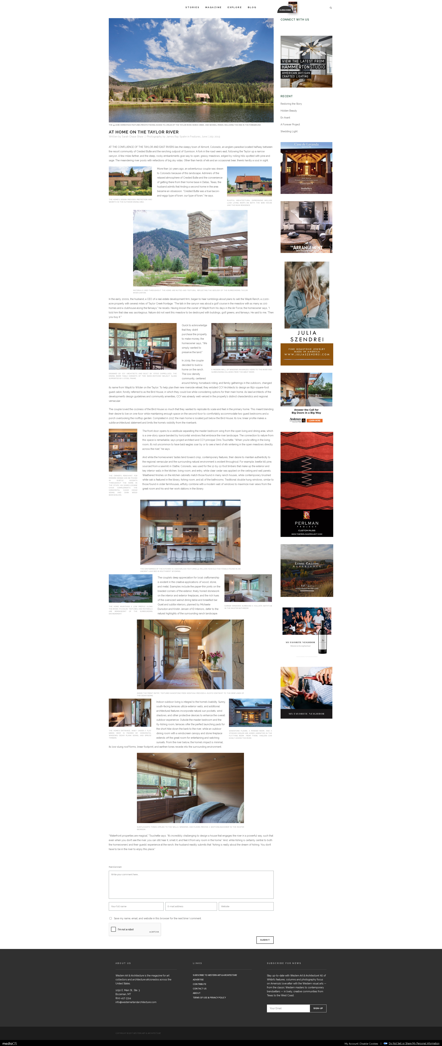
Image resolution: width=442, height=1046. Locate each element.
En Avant (285, 117)
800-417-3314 (123, 998)
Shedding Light (289, 131)
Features (195, 136)
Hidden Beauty (289, 110)
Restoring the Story (291, 103)
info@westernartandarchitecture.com (136, 1002)
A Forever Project (290, 124)
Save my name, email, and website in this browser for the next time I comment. (157, 918)
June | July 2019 (211, 136)
